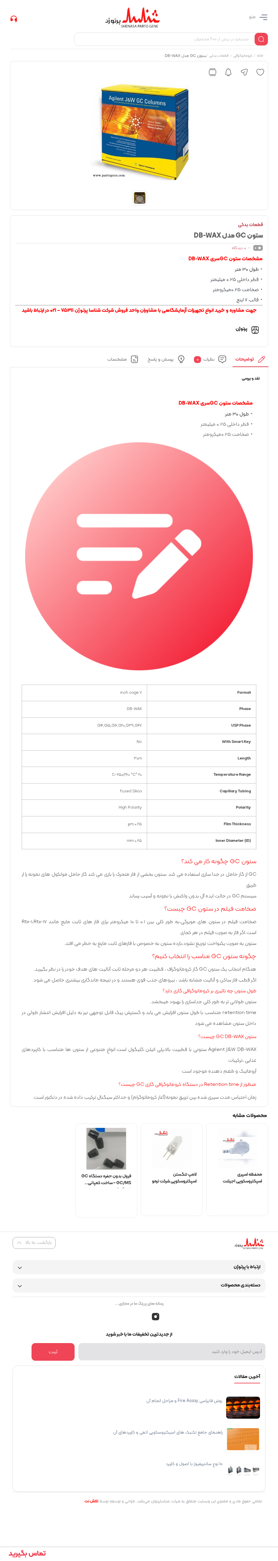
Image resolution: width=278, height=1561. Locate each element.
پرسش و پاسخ (160, 359)
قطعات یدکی (218, 56)
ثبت (53, 1351)
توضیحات (244, 359)
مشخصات (117, 359)
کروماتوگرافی (242, 56)
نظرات (205, 359)
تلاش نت (91, 1501)
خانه (260, 56)
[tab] (251, 361)
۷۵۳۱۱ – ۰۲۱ (62, 311)
